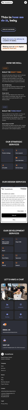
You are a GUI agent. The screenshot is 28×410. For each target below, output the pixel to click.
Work (2, 366)
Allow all (14, 215)
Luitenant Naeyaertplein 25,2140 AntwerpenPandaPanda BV (8, 395)
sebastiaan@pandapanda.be (8, 391)
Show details (20, 211)
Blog (2, 379)
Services (3, 368)
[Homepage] (7, 2)
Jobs (2, 377)
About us (3, 370)
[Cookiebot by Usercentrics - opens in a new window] (20, 189)
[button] (25, 2)
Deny (14, 219)
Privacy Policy (4, 403)
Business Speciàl (5, 382)
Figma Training (4, 384)
